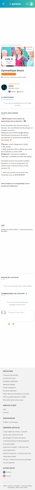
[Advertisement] (17, 25)
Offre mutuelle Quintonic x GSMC (14, 397)
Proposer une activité (10, 375)
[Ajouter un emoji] (9, 324)
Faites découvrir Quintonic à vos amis (16, 394)
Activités (3, 45)
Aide (4, 409)
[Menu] (3, 3)
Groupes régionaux (9, 391)
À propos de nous (9, 378)
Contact (6, 412)
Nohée (11, 86)
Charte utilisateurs (9, 388)
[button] (27, 4)
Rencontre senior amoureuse (13, 400)
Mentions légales (9, 384)
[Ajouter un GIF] (13, 323)
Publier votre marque (10, 422)
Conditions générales (10, 381)
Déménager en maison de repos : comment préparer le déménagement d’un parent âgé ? (16, 441)
